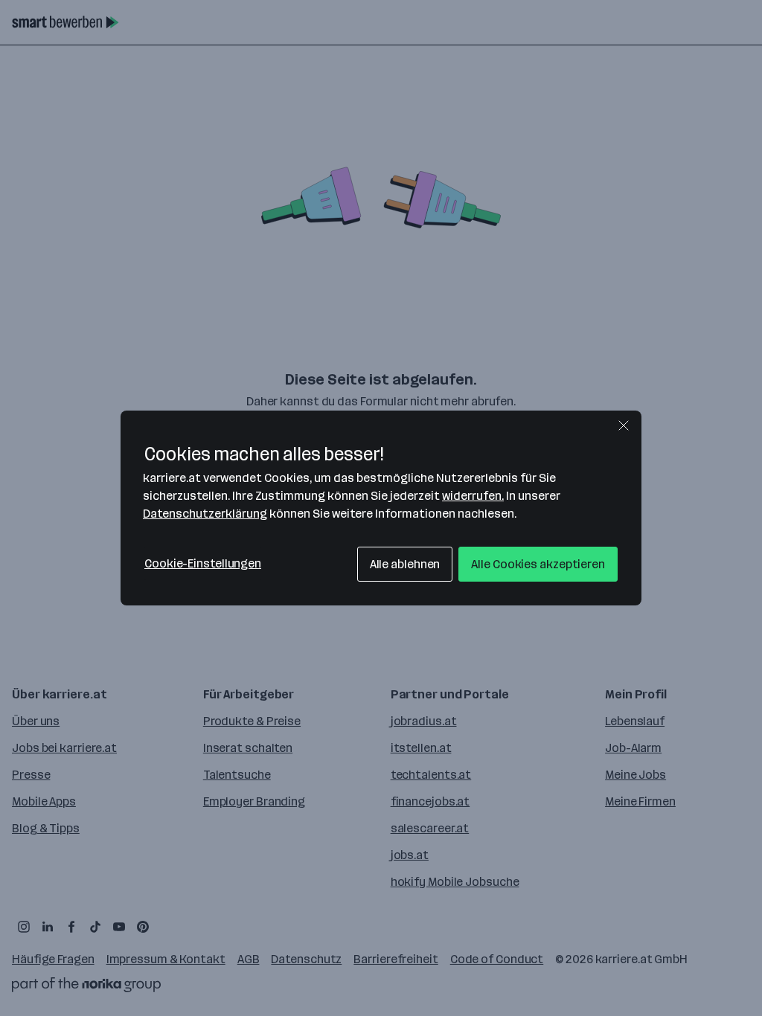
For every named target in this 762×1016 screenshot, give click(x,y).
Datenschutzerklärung (205, 514)
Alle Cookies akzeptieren (538, 564)
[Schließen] (623, 425)
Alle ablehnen (405, 564)
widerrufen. (473, 496)
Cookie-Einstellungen (202, 563)
